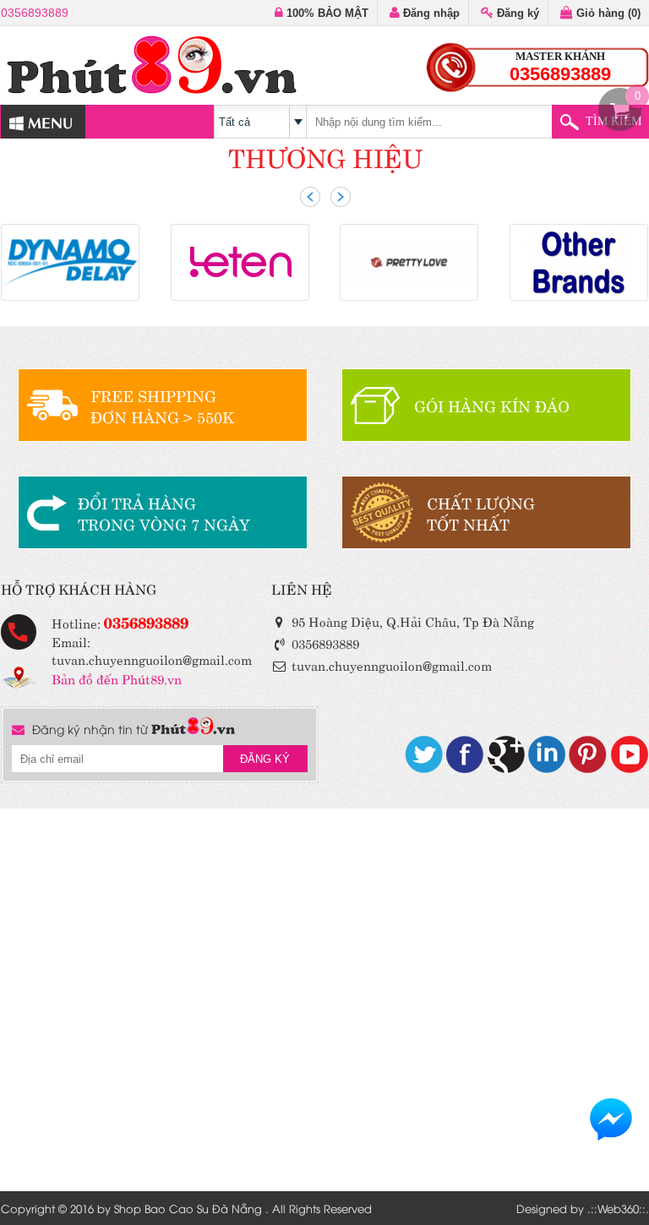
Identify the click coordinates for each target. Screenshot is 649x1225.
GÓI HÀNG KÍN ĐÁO (492, 405)
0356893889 (34, 12)
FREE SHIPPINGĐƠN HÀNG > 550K (162, 405)
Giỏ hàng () (607, 13)
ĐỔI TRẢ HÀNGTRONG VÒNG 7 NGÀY (164, 513)
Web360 (618, 1208)
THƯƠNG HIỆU (325, 156)
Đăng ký (516, 13)
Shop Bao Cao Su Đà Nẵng (188, 1208)
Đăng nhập (430, 13)
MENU (48, 121)
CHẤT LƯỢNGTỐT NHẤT (481, 513)
